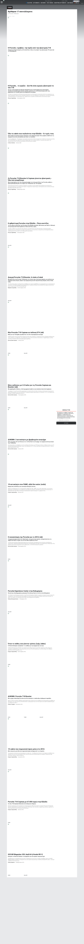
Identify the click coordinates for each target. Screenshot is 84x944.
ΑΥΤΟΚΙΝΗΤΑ (36, 2)
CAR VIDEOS (70, 2)
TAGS (13, 16)
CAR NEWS (43, 2)
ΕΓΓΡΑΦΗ (66, 423)
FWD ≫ (76, 2)
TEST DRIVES (50, 2)
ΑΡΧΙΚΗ (9, 16)
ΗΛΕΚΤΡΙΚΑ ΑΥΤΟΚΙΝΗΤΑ (60, 2)
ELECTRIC (29, 2)
